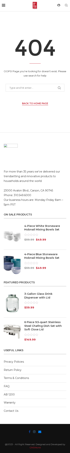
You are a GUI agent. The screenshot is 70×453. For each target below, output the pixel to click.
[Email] (39, 432)
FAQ (7, 386)
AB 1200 (9, 394)
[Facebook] (29, 432)
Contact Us (11, 410)
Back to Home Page (35, 103)
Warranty (9, 402)
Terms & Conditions (16, 378)
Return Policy (12, 370)
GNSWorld (35, 447)
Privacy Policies (14, 361)
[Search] (66, 5)
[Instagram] (34, 432)
